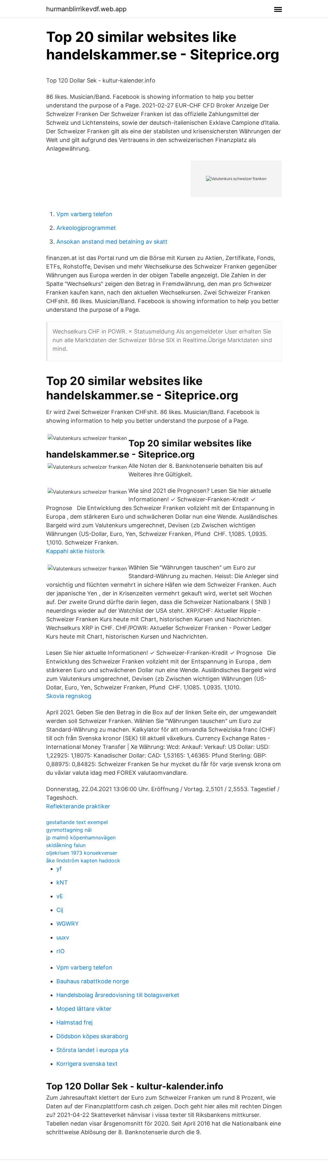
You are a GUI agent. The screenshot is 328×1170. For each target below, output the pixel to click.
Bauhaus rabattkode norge (92, 981)
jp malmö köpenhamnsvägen (81, 837)
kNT (62, 882)
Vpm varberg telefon (84, 214)
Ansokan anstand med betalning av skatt (112, 241)
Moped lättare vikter (83, 1008)
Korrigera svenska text (87, 1063)
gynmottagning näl (69, 830)
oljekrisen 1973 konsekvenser (81, 853)
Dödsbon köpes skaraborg (92, 1036)
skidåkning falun (66, 845)
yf (59, 868)
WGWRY (67, 923)
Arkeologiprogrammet (86, 227)
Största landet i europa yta (92, 1050)
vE (59, 896)
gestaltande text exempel (77, 822)
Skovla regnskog (68, 696)
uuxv (62, 937)
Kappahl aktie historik (75, 551)
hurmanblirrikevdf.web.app (86, 9)
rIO (60, 951)
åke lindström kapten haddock (83, 860)
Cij (59, 910)
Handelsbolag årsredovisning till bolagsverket (117, 995)
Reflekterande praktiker (78, 806)
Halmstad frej (74, 1022)
